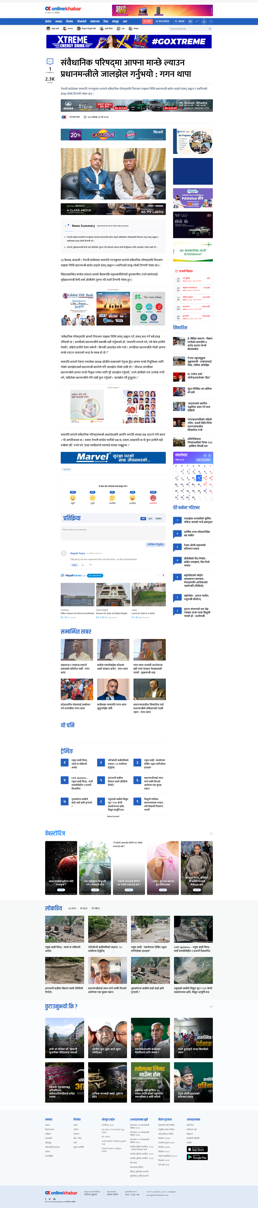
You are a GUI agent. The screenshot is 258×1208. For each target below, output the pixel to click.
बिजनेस (69, 22)
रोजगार (76, 1134)
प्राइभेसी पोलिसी (193, 1138)
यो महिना (96, 908)
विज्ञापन (190, 1134)
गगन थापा (66, 469)
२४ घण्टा (72, 908)
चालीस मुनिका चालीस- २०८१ (141, 1158)
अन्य (125, 22)
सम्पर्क (189, 1143)
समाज (47, 1125)
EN (190, 21)
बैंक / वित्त (77, 1138)
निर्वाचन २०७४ (164, 1138)
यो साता (83, 908)
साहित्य (48, 1134)
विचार (105, 22)
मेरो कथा (133, 1163)
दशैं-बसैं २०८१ (163, 1165)
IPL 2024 (106, 1136)
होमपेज (48, 22)
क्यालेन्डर (181, 455)
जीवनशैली (81, 22)
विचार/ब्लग (49, 1129)
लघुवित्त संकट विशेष (166, 1129)
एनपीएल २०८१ (108, 1125)
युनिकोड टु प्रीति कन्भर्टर (139, 1176)
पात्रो (149, 21)
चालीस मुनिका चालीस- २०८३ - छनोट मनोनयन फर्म (141, 1148)
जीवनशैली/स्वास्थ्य (52, 1147)
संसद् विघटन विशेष (165, 1134)
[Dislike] (90, 565)
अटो (75, 1143)
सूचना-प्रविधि (79, 1147)
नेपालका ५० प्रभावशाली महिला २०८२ (139, 1127)
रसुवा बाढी (55, 28)
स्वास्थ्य (181, 21)
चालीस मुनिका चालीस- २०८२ (141, 1154)
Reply (74, 564)
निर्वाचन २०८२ (163, 1151)
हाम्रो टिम (190, 1125)
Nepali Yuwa (77, 553)
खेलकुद (115, 22)
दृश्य (123, 28)
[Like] (82, 565)
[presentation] (158, 575)
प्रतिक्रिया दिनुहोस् (155, 545)
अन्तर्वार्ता (48, 1138)
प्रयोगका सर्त (192, 1129)
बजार (76, 1125)
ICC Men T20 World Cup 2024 (113, 1131)
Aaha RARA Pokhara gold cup (114, 1143)
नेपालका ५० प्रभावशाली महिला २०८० (139, 1141)
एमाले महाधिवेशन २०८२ (167, 1156)
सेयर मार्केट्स (164, 21)
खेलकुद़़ (48, 1143)
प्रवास (47, 1151)
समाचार (58, 22)
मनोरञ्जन (94, 22)
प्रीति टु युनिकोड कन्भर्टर (139, 1171)
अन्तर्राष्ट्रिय (49, 1156)
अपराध (70, 28)
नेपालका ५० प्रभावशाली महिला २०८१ (139, 1134)
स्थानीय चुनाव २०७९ (166, 1143)
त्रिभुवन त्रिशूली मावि (89, 28)
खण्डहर (136, 28)
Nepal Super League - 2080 (112, 1150)
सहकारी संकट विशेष (166, 1125)
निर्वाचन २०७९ (164, 1147)
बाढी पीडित (109, 28)
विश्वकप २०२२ (163, 1160)
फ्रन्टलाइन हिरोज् (136, 1167)
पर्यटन (76, 1129)
